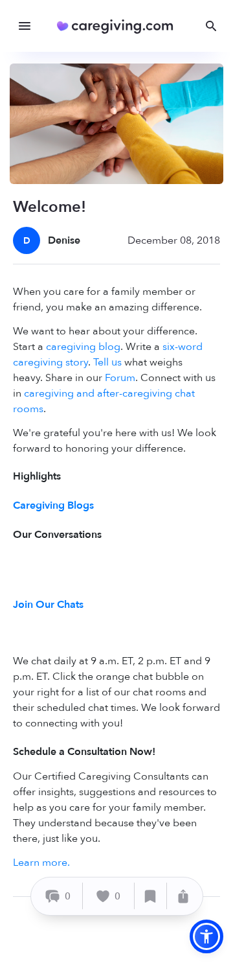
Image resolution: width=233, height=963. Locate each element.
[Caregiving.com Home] (119, 26)
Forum (120, 378)
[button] (206, 936)
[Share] (183, 896)
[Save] (151, 896)
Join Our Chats (48, 605)
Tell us (107, 362)
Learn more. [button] (41, 862)
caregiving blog (83, 347)
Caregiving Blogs (53, 505)
